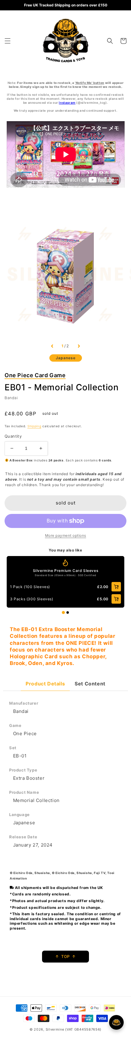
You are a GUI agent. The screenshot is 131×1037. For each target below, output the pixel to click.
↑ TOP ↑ (65, 956)
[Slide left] (52, 346)
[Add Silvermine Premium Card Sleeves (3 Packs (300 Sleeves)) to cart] (116, 599)
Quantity (13, 436)
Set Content (90, 684)
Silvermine (55, 1029)
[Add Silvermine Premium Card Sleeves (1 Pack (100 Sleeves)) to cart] (116, 586)
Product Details (45, 684)
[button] (7, 41)
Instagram (67, 102)
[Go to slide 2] (67, 612)
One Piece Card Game (35, 375)
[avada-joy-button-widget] (116, 1022)
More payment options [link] (65, 535)
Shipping (34, 426)
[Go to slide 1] (63, 612)
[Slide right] (79, 346)
